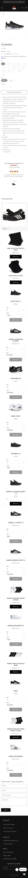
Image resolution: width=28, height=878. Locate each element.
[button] (2, 7)
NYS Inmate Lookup (8, 828)
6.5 (19, 64)
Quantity (3, 84)
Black (4, 80)
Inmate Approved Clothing (9, 831)
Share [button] (4, 48)
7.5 (3, 67)
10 (3, 71)
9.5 (23, 67)
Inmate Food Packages (8, 824)
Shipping (8, 53)
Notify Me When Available (14, 92)
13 (14, 64)
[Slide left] (10, 39)
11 (14, 71)
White (11, 80)
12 (3, 74)
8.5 (13, 67)
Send (6, 810)
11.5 (20, 71)
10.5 (9, 71)
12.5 (8, 64)
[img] (14, 165)
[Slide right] (17, 39)
